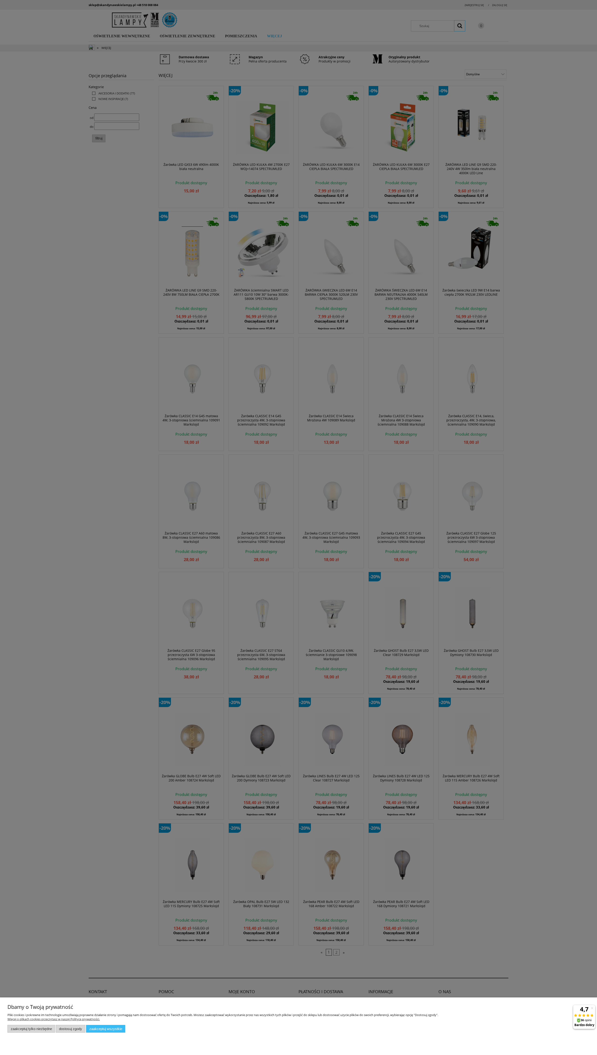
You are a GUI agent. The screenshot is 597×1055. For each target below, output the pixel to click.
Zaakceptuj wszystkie (105, 1029)
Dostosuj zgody (70, 1029)
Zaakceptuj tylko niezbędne (31, 1029)
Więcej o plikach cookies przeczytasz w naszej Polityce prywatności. (53, 1019)
